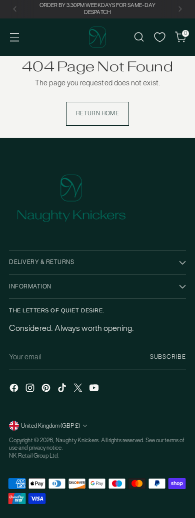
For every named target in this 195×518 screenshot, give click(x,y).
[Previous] (15, 9)
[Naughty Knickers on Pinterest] (47, 389)
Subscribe (168, 356)
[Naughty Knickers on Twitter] (79, 389)
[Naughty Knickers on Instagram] (31, 389)
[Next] (180, 9)
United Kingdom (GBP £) (50, 425)
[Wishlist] (160, 37)
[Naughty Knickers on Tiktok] (63, 389)
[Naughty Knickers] (97, 37)
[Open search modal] (138, 37)
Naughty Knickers (77, 440)
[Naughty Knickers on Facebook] (15, 389)
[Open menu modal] (14, 37)
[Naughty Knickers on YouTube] (95, 389)
